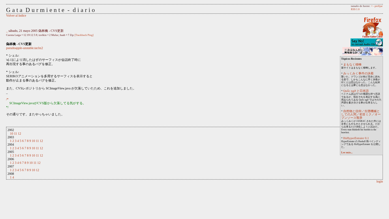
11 (15, 133)
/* (7, 99)
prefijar (379, 6)
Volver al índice (16, 15)
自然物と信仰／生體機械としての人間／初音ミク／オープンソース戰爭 (361, 114)
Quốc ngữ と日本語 (356, 90)
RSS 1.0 (355, 9)
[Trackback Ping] (84, 34)
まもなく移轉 (352, 64)
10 (11, 133)
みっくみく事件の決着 (358, 73)
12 (19, 133)
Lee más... (347, 152)
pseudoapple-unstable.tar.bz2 (24, 48)
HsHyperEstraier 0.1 (356, 138)
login (379, 181)
